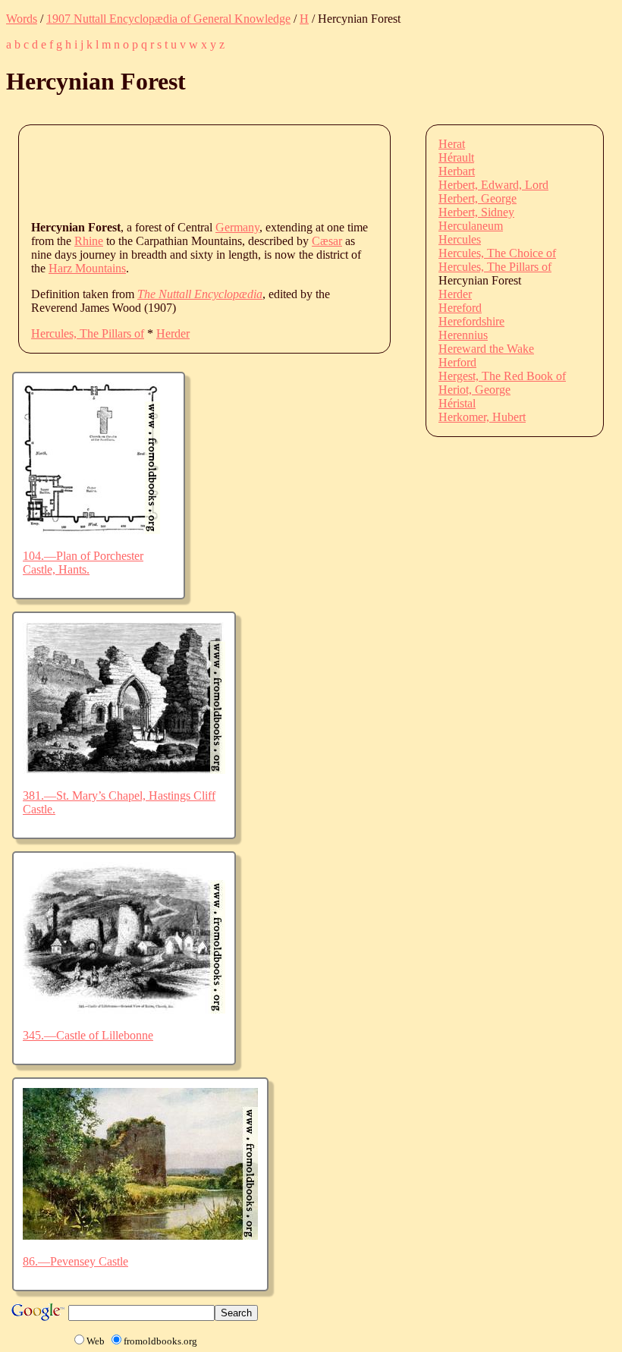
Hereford (460, 307)
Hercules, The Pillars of (87, 333)
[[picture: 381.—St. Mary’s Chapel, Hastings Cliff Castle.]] (124, 769)
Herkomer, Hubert (482, 416)
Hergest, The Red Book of (502, 375)
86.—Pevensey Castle (75, 1261)
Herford (457, 362)
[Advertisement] (307, 171)
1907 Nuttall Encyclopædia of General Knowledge (168, 18)
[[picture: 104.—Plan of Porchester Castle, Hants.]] (91, 530)
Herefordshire (471, 321)
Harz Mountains (87, 268)
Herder (173, 333)
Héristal (457, 403)
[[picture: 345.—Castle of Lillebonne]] (124, 1009)
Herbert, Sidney (476, 212)
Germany (237, 227)
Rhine (88, 240)
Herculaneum (470, 225)
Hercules (459, 239)
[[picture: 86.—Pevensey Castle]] (140, 1235)
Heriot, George (474, 389)
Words (21, 18)
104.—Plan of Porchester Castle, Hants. (83, 562)
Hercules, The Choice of (497, 253)
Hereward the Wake (486, 348)
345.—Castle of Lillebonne (88, 1035)
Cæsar (327, 240)
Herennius (463, 335)
